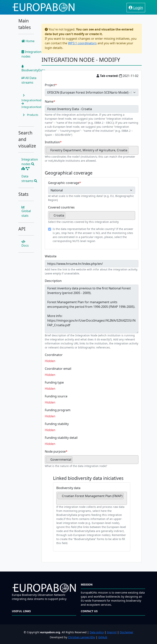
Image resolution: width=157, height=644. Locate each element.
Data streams (27, 178)
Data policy (97, 632)
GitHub (102, 637)
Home (29, 41)
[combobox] (91, 150)
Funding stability (57, 424)
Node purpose (55, 451)
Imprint (112, 632)
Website (50, 256)
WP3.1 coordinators (82, 43)
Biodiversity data (68, 488)
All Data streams (28, 80)
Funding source (56, 396)
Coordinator (54, 355)
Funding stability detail (61, 438)
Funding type (54, 382)
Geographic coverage (63, 183)
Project (50, 85)
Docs (25, 245)
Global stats (26, 213)
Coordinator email (58, 368)
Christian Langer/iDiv (81, 637)
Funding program (57, 410)
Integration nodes (31, 54)
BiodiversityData (33, 70)
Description (53, 281)
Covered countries (61, 207)
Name (49, 101)
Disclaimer (126, 632)
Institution (52, 142)
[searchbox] (130, 151)
